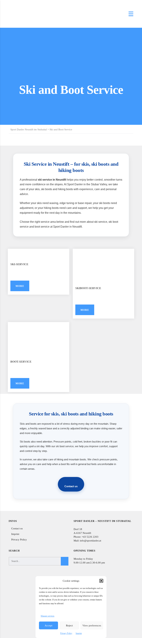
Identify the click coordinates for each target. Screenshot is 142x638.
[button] (101, 581)
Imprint (79, 633)
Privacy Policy (66, 633)
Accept (48, 625)
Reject (69, 625)
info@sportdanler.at (90, 540)
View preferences (91, 625)
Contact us (71, 486)
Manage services (47, 616)
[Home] (17, 13)
